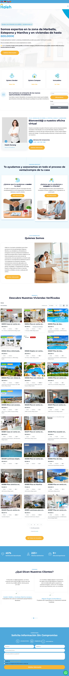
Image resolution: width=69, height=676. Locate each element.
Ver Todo (57, 84)
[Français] (3, 1)
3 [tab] (34, 321)
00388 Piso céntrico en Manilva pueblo (10, 485)
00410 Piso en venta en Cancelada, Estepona (10, 511)
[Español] (10, 1)
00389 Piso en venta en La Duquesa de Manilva (57, 485)
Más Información (17, 195)
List (63, 305)
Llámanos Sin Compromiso (41, 140)
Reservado (10, 310)
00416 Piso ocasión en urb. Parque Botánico (56, 433)
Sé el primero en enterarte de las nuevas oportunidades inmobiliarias (24, 94)
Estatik (37, 531)
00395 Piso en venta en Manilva (34, 460)
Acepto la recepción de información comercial (16, 663)
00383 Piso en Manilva (33, 484)
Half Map (67, 305)
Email (51, 101)
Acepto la (13, 661)
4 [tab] (35, 321)
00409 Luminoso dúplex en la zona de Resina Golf (11, 460)
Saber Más (12, 84)
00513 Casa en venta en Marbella (11, 325)
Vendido (27, 391)
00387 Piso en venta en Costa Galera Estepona (57, 511)
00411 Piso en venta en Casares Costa (56, 406)
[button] (68, 6)
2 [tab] (10, 321)
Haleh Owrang (10, 145)
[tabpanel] (11, 315)
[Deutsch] (5, 1)
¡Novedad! (27, 310)
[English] (1, 1)
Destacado (33, 310)
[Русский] (8, 1)
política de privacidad (15, 661)
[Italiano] (7, 1)
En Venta (3, 310)
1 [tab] (9, 321)
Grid (60, 305)
